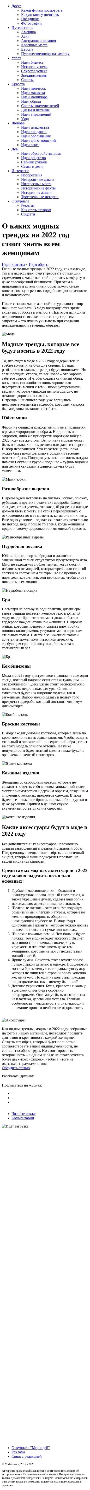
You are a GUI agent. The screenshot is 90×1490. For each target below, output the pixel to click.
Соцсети (28, 214)
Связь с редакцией (27, 1456)
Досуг (16, 6)
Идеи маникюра (34, 97)
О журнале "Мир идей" (31, 1448)
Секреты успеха (34, 71)
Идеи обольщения (36, 136)
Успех (16, 58)
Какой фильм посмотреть (41, 10)
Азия (25, 36)
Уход (25, 119)
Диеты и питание (35, 110)
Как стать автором (36, 210)
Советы (27, 80)
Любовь (18, 123)
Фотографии (31, 23)
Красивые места (34, 45)
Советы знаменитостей (40, 106)
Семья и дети (32, 166)
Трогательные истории (40, 197)
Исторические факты (38, 188)
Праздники (30, 19)
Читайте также (24, 1114)
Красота (18, 84)
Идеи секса (30, 145)
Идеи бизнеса (32, 62)
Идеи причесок (33, 88)
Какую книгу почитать (40, 15)
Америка (28, 32)
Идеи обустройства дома (41, 153)
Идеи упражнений (36, 114)
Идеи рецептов (33, 158)
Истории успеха (34, 67)
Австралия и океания (38, 41)
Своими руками (34, 162)
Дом (15, 149)
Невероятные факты (37, 179)
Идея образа (31, 101)
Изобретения (31, 175)
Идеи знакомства (35, 127)
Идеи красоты (13, 264)
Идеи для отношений (38, 140)
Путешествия (22, 28)
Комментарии (23, 1118)
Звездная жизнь (34, 75)
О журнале (20, 201)
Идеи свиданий (34, 132)
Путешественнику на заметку (45, 54)
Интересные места (36, 184)
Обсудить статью (16, 1068)
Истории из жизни (36, 192)
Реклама (28, 205)
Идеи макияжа (33, 93)
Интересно (20, 171)
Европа (27, 49)
